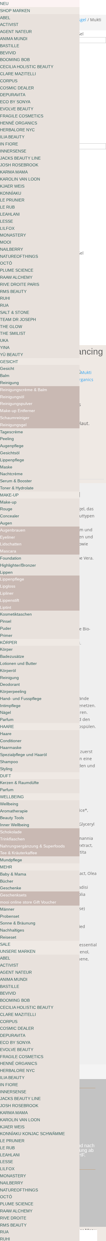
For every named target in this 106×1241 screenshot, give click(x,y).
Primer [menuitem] (6, 635)
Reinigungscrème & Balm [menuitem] (23, 389)
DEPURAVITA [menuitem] (12, 94)
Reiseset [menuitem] (8, 937)
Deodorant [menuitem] (10, 684)
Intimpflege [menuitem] (10, 705)
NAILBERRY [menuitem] (11, 249)
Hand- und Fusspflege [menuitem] (21, 698)
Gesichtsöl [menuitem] (9, 452)
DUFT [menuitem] (5, 775)
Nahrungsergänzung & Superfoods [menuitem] (32, 846)
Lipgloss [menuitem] (7, 586)
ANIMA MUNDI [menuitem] (13, 38)
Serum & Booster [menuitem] (16, 480)
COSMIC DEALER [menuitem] (17, 88)
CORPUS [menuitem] (8, 80)
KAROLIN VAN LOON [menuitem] (20, 179)
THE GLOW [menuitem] (11, 326)
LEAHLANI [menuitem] (10, 214)
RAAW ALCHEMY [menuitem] (16, 277)
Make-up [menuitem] (8, 502)
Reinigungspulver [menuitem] (16, 403)
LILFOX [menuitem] (7, 228)
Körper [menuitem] (6, 649)
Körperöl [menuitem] (8, 670)
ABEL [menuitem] (5, 17)
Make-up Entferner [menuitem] (17, 410)
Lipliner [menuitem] (7, 593)
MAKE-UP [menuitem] (9, 495)
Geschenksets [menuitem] (13, 895)
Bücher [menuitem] (6, 881)
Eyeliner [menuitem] (7, 537)
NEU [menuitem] (4, 3)
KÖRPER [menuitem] (8, 642)
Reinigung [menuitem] (9, 382)
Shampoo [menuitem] (9, 761)
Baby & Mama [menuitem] (13, 874)
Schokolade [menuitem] (11, 831)
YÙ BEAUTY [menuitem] (11, 354)
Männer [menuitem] (7, 909)
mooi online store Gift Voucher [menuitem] (28, 902)
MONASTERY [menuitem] (13, 235)
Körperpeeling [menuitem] (13, 691)
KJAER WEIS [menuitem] (12, 186)
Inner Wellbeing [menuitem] (14, 824)
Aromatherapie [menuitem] (14, 811)
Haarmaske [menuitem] (10, 747)
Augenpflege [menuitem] (12, 445)
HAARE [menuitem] (7, 726)
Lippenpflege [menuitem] (12, 460)
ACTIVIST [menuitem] (9, 24)
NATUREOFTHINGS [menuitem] (19, 256)
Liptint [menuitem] (5, 607)
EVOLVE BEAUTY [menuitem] (16, 108)
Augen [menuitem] (6, 523)
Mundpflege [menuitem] (11, 860)
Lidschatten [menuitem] (10, 544)
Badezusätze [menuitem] (12, 656)
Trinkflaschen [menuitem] (12, 839)
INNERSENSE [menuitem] (13, 151)
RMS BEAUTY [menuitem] (13, 291)
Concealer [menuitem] (9, 516)
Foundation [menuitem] (10, 558)
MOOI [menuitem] (5, 242)
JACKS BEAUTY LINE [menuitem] (20, 158)
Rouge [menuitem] (6, 508)
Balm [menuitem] (4, 375)
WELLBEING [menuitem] (12, 796)
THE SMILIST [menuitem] (13, 333)
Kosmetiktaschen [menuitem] (16, 614)
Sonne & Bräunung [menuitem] (17, 923)
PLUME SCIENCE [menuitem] (16, 270)
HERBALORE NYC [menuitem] (17, 129)
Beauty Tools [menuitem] (12, 817)
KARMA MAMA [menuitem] (14, 172)
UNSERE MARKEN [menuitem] (17, 951)
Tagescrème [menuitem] (11, 431)
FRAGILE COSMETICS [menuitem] (21, 116)
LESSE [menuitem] (6, 221)
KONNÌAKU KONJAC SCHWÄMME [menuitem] (32, 1133)
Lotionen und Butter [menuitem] (18, 663)
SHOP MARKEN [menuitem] (15, 10)
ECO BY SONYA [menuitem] (15, 101)
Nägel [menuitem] (5, 712)
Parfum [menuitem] (7, 719)
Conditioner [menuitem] (10, 740)
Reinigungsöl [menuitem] (12, 396)
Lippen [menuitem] (6, 572)
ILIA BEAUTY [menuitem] (12, 137)
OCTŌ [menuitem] (6, 263)
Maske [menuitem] (6, 467)
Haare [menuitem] (5, 733)
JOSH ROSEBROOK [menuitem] (19, 165)
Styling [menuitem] (6, 768)
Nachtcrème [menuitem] (11, 473)
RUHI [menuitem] (5, 298)
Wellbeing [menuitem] (9, 803)
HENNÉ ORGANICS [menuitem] (18, 123)
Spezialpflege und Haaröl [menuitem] (23, 754)
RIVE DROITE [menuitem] (13, 1218)
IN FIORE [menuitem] (9, 144)
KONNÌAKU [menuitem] (10, 193)
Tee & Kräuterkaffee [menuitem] (18, 852)
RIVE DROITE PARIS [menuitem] (19, 284)
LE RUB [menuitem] (7, 207)
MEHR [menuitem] (6, 867)
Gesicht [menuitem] (7, 368)
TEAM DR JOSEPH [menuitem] (18, 319)
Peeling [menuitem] (7, 438)
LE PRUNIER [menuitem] (12, 200)
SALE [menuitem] (5, 944)
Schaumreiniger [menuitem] (14, 417)
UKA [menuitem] (4, 340)
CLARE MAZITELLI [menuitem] (18, 73)
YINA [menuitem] (4, 347)
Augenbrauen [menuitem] (12, 530)
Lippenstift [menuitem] (9, 600)
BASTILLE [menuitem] (9, 45)
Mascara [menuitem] (8, 551)
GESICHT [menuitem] (9, 361)
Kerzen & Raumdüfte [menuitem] (19, 782)
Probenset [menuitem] (9, 916)
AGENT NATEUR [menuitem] (16, 31)
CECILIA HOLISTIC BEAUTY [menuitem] (26, 66)
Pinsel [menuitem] (5, 621)
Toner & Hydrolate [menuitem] (17, 488)
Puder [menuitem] (5, 628)
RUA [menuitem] (4, 305)
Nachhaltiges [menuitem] (12, 930)
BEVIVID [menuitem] (8, 52)
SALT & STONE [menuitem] (14, 312)
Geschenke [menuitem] (10, 888)
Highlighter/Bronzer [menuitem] (18, 565)
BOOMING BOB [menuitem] (15, 59)
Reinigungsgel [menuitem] (13, 424)
